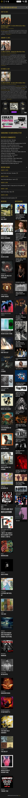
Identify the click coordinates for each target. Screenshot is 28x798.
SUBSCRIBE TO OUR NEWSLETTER (11, 133)
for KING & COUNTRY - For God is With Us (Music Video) (13, 83)
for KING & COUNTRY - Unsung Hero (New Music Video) (13, 51)
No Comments (11, 28)
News (8, 28)
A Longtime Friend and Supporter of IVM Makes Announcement (11, 161)
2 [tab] (3, 127)
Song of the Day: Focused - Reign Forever (8, 141)
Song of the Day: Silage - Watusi (6, 191)
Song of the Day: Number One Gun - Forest (8, 160)
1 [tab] (2, 127)
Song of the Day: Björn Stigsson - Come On (8, 179)
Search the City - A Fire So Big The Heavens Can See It (10, 145)
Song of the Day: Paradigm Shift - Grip (7, 156)
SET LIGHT (19, 1)
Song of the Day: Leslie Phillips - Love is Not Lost (9, 155)
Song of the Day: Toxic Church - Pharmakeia (8, 140)
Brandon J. (4, 28)
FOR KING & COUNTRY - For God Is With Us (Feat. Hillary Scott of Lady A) (13, 26)
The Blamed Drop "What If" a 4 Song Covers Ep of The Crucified (12, 146)
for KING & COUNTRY (5, 54)
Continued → (8, 34)
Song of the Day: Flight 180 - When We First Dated (9, 150)
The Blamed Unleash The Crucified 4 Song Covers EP (10, 163)
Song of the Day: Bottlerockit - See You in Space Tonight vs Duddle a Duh (13, 151)
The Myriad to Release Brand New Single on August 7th (10, 148)
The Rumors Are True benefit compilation (8, 153)
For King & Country (5, 30)
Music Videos (9, 84)
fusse (19, 795)
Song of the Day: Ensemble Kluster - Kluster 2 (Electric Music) (11, 158)
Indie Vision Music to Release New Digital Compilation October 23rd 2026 (13, 143)
